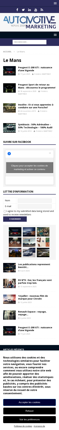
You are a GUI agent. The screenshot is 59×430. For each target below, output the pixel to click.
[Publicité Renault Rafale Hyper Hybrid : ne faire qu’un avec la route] (43, 252)
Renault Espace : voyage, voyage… (32, 313)
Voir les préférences (29, 419)
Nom (7, 200)
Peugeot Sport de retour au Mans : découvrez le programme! (36, 86)
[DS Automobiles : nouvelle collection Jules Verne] (29, 242)
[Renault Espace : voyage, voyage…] (9, 315)
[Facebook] (17, 10)
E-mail (8, 206)
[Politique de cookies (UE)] (42, 10)
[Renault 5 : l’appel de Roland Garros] (29, 252)
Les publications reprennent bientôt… (34, 266)
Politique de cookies (23, 426)
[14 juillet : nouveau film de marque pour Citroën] (9, 299)
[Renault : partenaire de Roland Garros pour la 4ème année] (43, 242)
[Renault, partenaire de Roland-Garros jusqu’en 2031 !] (15, 242)
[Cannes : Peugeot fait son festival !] (15, 252)
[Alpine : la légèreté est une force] (43, 232)
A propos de (39, 426)
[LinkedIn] (29, 10)
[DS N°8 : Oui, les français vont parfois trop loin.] (9, 283)
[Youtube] (35, 10)
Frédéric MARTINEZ (42, 74)
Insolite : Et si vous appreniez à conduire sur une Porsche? (35, 106)
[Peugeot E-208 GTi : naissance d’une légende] (15, 232)
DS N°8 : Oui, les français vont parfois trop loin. (35, 281)
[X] (23, 10)
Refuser (29, 411)
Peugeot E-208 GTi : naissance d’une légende (35, 69)
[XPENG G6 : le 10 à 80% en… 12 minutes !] (29, 232)
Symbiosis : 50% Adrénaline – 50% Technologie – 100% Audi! (35, 126)
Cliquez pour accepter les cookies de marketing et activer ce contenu (29, 167)
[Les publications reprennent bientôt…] (9, 267)
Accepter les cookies (29, 402)
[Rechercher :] (29, 41)
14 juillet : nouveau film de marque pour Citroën (33, 297)
